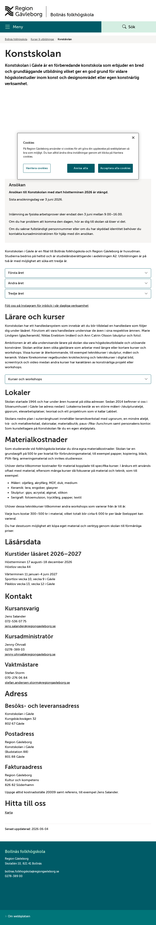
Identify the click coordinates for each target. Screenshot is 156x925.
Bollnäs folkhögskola (16, 39)
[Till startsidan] (23, 11)
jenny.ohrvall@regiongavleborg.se (30, 654)
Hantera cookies (37, 168)
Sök (131, 27)
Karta (9, 812)
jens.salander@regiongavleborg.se (30, 626)
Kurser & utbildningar (42, 39)
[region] (78, 156)
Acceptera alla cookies (115, 168)
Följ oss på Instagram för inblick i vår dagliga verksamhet (47, 306)
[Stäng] (133, 137)
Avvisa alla (81, 168)
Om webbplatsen (19, 916)
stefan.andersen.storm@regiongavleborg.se (37, 682)
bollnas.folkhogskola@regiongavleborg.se (32, 871)
